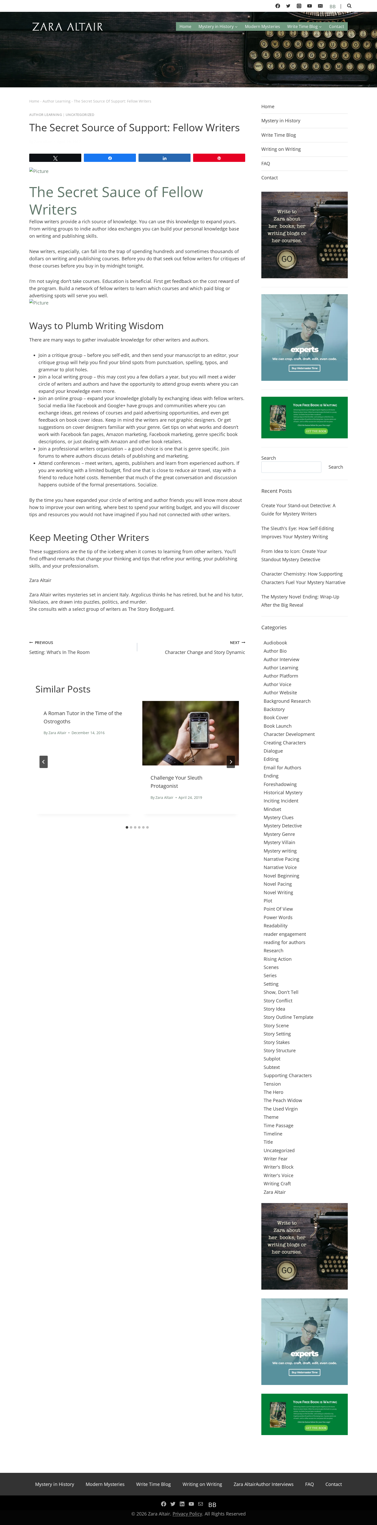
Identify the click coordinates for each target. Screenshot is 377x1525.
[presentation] (190, 733)
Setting (271, 984)
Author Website (280, 692)
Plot (268, 901)
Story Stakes (277, 1042)
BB (332, 6)
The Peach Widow (283, 1100)
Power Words (278, 917)
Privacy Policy (187, 1514)
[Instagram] (299, 6)
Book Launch (278, 726)
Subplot (272, 1059)
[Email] (320, 6)
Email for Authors (282, 767)
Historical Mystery (283, 792)
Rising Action (278, 959)
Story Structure (280, 1050)
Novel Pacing (278, 884)
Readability (275, 925)
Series (270, 975)
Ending (271, 776)
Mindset (272, 809)
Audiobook (275, 643)
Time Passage (278, 1125)
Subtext (272, 1067)
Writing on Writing (281, 149)
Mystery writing (280, 851)
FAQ (265, 163)
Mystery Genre (279, 834)
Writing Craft (277, 1183)
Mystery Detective (283, 825)
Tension (272, 1084)
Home (185, 26)
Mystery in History (280, 120)
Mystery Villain (279, 842)
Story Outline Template (288, 1017)
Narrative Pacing (281, 859)
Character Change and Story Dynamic (205, 647)
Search (268, 458)
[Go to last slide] (43, 762)
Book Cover (276, 717)
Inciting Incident (281, 801)
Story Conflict (278, 1000)
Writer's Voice (278, 1175)
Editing (271, 759)
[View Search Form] (349, 6)
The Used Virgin (281, 1109)
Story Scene (276, 1025)
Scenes (271, 967)
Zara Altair (43, 141)
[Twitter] (288, 6)
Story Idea (274, 1009)
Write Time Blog (278, 135)
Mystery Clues (279, 817)
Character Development (289, 734)
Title (268, 1142)
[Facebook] (277, 6)
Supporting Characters (288, 1075)
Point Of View (278, 909)
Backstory (274, 709)
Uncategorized (80, 115)
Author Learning (57, 101)
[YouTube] (309, 6)
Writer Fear (275, 1159)
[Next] (231, 762)
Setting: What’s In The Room (59, 647)
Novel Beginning (281, 876)
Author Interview (281, 659)
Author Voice (277, 684)
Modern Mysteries (262, 26)
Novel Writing (278, 892)
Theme (271, 1117)
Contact (336, 26)
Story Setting (277, 1034)
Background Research (287, 701)
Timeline (273, 1134)
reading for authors (284, 942)
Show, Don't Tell (281, 992)
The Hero (273, 1092)
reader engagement (285, 934)
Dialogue (273, 751)
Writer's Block (278, 1167)
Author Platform (281, 676)
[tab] (127, 827)
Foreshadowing (280, 784)
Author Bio (275, 651)
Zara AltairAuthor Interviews (264, 1484)
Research (273, 950)
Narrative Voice (280, 867)
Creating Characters (285, 743)
